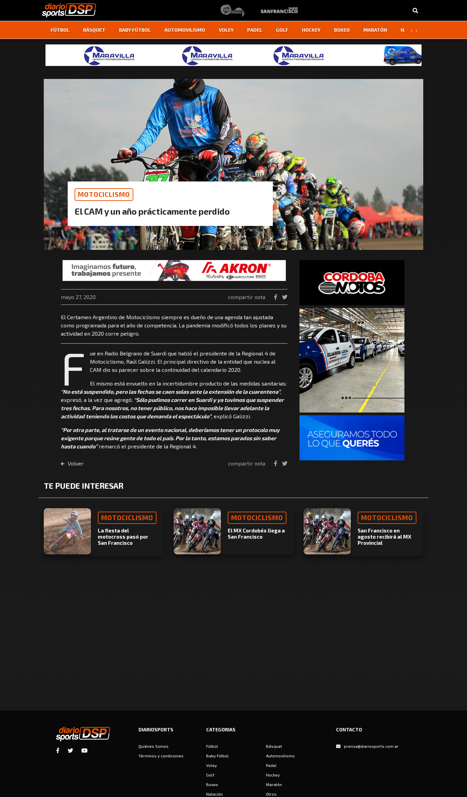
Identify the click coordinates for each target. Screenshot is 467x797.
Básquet (94, 30)
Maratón (375, 30)
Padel (254, 30)
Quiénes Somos (153, 746)
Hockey (311, 30)
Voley (226, 30)
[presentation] (411, 30)
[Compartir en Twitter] (285, 297)
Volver (75, 463)
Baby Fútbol (135, 30)
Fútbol (60, 30)
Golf (282, 30)
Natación (214, 794)
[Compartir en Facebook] (276, 297)
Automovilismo (184, 30)
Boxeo (342, 30)
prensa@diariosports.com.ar (371, 746)
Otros (271, 794)
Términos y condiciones (161, 755)
